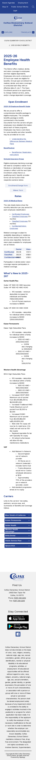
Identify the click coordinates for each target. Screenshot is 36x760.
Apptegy (22, 757)
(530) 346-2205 (19, 601)
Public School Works (19, 7)
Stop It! (5, 7)
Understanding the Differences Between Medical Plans (21, 141)
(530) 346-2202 (20, 598)
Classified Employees (20, 216)
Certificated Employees (20, 214)
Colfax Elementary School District (18, 40)
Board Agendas (8, 3)
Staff (15, 11)
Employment (23, 3)
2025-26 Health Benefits (20, 45)
